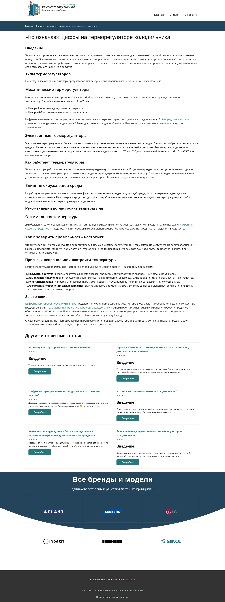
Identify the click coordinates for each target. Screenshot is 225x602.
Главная (159, 14)
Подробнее (40, 371)
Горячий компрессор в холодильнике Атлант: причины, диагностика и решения (152, 349)
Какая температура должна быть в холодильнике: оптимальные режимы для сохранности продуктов (61, 433)
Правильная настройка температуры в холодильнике (79, 307)
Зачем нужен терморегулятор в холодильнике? (59, 347)
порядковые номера (176, 119)
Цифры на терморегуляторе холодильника (50, 303)
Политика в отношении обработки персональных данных (112, 590)
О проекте (191, 14)
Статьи (174, 14)
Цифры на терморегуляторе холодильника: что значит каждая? (64, 393)
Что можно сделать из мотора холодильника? (146, 391)
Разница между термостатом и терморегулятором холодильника (149, 433)
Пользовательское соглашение (112, 597)
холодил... (91, 365)
